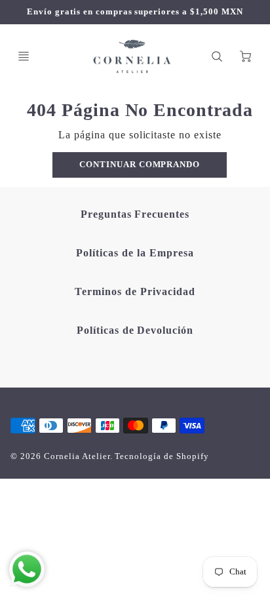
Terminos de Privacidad (135, 291)
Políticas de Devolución (135, 330)
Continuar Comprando (139, 164)
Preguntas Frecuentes (135, 214)
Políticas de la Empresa (134, 252)
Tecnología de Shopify (161, 456)
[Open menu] (23, 56)
